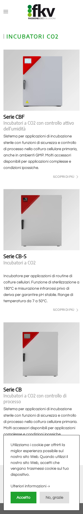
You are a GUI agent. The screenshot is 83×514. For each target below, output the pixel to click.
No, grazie (54, 497)
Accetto (23, 497)
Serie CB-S (15, 256)
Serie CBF (13, 116)
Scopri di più (64, 176)
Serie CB (12, 389)
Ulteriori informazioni (28, 486)
